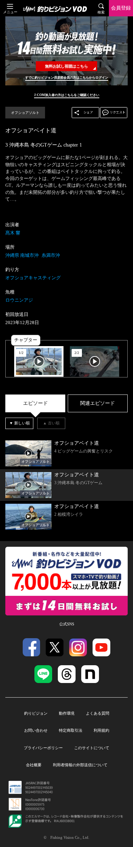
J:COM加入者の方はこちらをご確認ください (66, 95)
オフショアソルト (25, 113)
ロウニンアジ (19, 300)
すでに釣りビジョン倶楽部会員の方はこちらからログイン (66, 77)
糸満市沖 (50, 255)
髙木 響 (12, 232)
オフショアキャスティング (33, 277)
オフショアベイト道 (30, 130)
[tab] (35, 403)
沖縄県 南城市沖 (22, 255)
